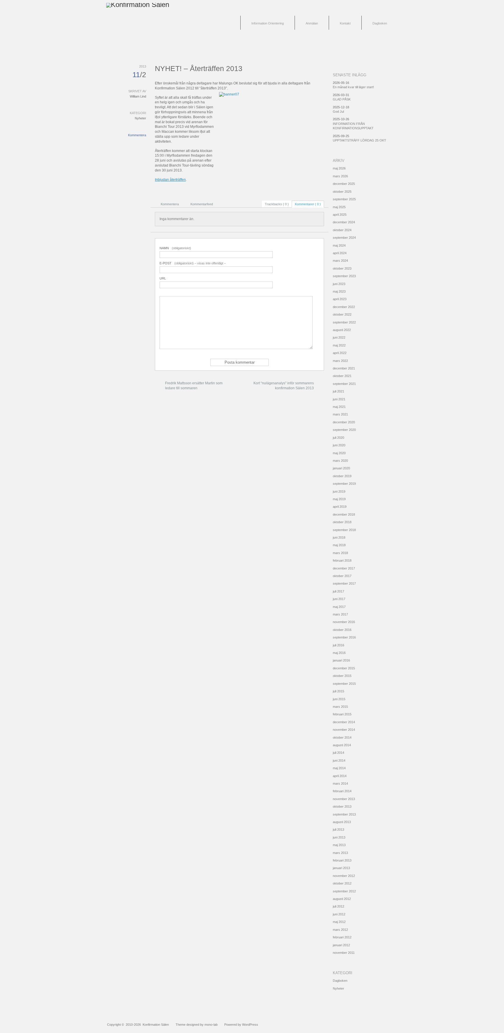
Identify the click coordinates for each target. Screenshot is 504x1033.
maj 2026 (339, 168)
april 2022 (339, 353)
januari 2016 (341, 660)
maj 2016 (339, 653)
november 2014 (344, 729)
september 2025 (344, 199)
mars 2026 (340, 176)
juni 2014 (339, 760)
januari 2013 (341, 868)
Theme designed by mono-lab (197, 1024)
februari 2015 (342, 714)
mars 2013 (340, 853)
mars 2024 (340, 260)
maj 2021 (339, 406)
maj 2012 (339, 922)
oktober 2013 (342, 806)
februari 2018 (342, 560)
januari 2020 (341, 468)
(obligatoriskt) (175, 248)
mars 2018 (340, 553)
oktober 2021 (342, 376)
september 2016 (344, 637)
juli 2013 (338, 829)
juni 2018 (339, 537)
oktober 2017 (342, 576)
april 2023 (339, 299)
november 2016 (344, 622)
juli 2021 (338, 391)
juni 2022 (339, 337)
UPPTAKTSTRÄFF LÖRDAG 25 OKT (359, 140)
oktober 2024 (342, 230)
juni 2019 (339, 491)
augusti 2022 (342, 330)
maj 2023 (339, 291)
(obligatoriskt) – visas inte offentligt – (193, 263)
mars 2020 (340, 460)
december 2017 (344, 568)
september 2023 (344, 276)
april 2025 (339, 214)
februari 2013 (342, 860)
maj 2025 (339, 207)
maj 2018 (339, 545)
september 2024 (344, 237)
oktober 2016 (342, 630)
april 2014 (339, 776)
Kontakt (345, 23)
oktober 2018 (342, 522)
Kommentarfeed (201, 204)
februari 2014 (342, 791)
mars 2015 (340, 706)
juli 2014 (338, 752)
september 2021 (344, 383)
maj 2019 (339, 499)
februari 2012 (342, 937)
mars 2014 (340, 783)
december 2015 (344, 668)
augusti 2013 (342, 822)
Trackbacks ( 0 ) (277, 204)
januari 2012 (341, 945)
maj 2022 (339, 345)
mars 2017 (340, 614)
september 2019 (344, 483)
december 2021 (344, 368)
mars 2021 (340, 414)
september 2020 (344, 429)
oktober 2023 (342, 268)
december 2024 (344, 222)
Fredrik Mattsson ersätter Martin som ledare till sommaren (194, 385)
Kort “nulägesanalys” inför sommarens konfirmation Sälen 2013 (283, 385)
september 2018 (344, 530)
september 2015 (344, 683)
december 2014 (344, 722)
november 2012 (344, 876)
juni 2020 (339, 445)
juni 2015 (339, 699)
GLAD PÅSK (342, 99)
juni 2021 (339, 399)
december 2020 (344, 422)
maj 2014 (339, 768)
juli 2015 (338, 691)
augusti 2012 (342, 899)
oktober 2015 (342, 676)
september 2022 (344, 322)
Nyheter (140, 118)
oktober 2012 (342, 883)
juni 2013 (339, 837)
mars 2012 (340, 929)
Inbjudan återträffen (170, 180)
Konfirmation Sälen (156, 1024)
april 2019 (339, 506)
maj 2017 (339, 607)
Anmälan (312, 23)
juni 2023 (339, 284)
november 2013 (344, 799)
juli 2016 (338, 645)
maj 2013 (339, 845)
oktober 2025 (342, 191)
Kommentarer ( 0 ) (308, 204)
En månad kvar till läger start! (353, 87)
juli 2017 (338, 591)
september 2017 (344, 583)
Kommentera (137, 135)
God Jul (338, 111)
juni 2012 (339, 914)
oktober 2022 (342, 314)
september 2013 (344, 814)
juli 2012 (338, 906)
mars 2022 (340, 360)
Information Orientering (267, 23)
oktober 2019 (342, 476)
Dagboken (379, 23)
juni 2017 (339, 599)
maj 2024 (339, 245)
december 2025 (344, 183)
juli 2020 (338, 437)
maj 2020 (339, 453)
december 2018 (344, 514)
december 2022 (344, 307)
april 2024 (339, 253)
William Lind (138, 96)
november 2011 (344, 952)
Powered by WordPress (241, 1024)
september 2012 (344, 891)
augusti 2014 (342, 745)
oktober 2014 (342, 737)
